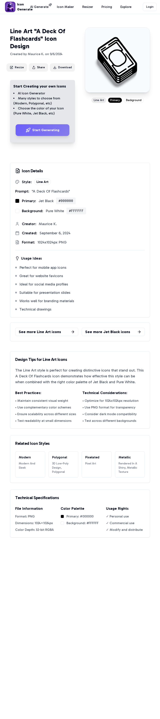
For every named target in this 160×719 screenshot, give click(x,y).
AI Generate (39, 7)
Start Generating (45, 130)
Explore (125, 7)
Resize (19, 67)
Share (41, 67)
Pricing (106, 7)
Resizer (87, 7)
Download (65, 67)
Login (150, 7)
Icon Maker (65, 7)
